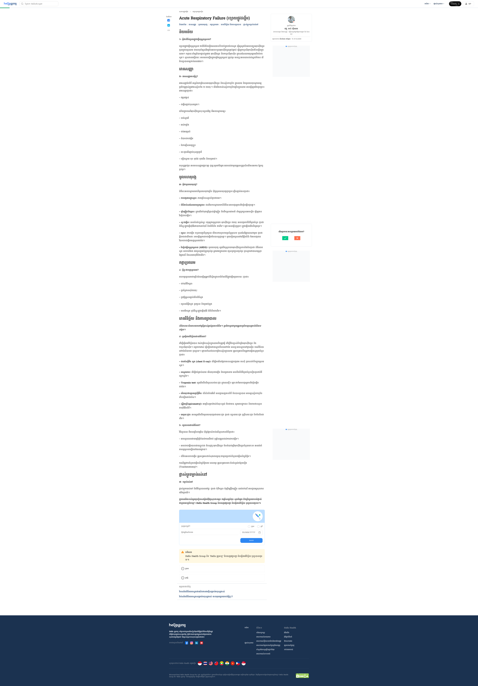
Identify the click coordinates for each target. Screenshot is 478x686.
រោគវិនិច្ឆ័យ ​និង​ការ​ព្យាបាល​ (231, 24)
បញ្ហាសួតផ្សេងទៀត (198, 11)
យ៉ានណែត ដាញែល (285, 39)
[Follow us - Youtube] (201, 642)
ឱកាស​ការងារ (288, 641)
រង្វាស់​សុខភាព (249, 642)
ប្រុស (252, 526)
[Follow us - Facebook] (186, 642)
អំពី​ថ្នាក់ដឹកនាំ (288, 636)
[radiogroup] (255, 526)
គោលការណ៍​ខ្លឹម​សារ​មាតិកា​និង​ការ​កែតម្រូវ (268, 641)
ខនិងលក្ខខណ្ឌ (260, 632)
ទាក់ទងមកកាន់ (288, 649)
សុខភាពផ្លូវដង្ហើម (183, 11)
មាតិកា (247, 627)
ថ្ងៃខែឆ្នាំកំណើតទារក (187, 532)
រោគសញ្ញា (192, 24)
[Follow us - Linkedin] (196, 642)
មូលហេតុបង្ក (203, 24)
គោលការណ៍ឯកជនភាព (263, 636)
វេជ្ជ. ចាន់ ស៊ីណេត (291, 28)
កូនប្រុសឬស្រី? (185, 526)
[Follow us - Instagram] (191, 642)
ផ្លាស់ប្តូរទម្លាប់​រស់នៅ (250, 24)
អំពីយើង (286, 632)
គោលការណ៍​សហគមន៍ (263, 653)
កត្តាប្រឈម (214, 24)
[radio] (249, 526)
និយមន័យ (182, 24)
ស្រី (262, 526)
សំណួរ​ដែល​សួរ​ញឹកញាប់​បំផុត (265, 649)
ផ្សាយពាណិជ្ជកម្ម (289, 645)
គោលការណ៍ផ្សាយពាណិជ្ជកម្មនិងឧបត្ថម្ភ (268, 645)
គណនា (251, 540)
